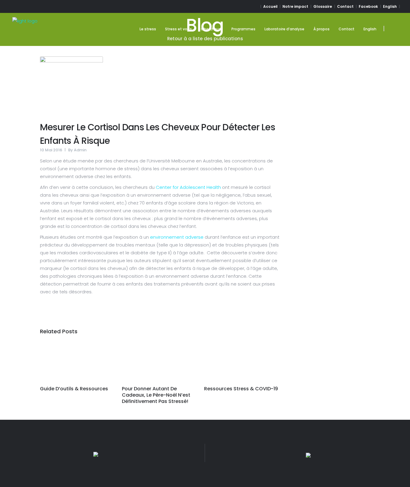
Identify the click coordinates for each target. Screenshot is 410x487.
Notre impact (295, 6)
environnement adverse (176, 237)
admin (80, 150)
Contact (345, 6)
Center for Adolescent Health (188, 187)
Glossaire (322, 6)
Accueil (270, 6)
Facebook (368, 6)
